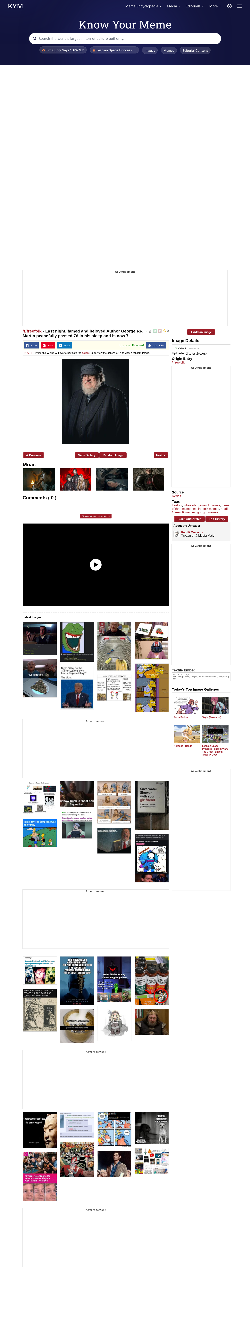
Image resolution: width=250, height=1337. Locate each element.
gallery (85, 352)
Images (150, 50)
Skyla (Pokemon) (211, 717)
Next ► (161, 455)
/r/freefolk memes (184, 512)
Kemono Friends (183, 746)
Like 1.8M (157, 345)
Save (49, 345)
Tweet (66, 345)
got (199, 512)
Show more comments (96, 516)
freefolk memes (208, 508)
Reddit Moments (192, 532)
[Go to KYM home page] (15, 7)
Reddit (176, 496)
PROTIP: (29, 352)
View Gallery (86, 455)
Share (33, 345)
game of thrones (209, 505)
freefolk (177, 505)
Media (172, 6)
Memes (168, 50)
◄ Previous (33, 455)
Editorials (193, 6)
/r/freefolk (32, 331)
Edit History (217, 519)
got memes (210, 512)
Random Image (113, 455)
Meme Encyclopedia (141, 6)
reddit (225, 508)
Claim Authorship (189, 519)
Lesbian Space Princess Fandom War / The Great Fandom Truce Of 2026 (215, 750)
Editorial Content (195, 50)
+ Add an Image (201, 332)
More (213, 6)
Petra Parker (181, 717)
